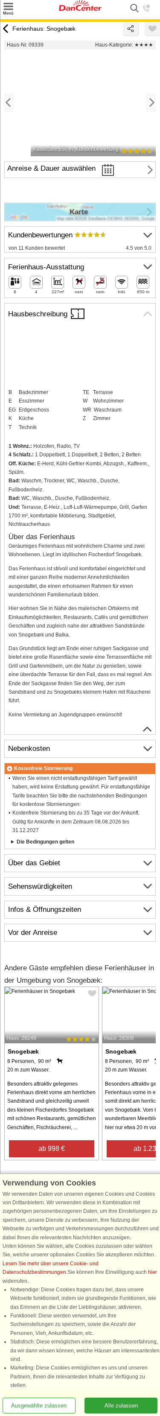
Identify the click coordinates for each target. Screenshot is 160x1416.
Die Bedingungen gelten (45, 842)
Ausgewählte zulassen (39, 1405)
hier (152, 1273)
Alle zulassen (121, 1405)
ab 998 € (51, 1148)
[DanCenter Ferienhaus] (80, 9)
